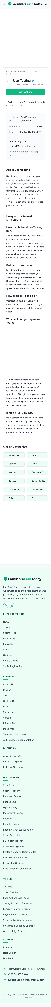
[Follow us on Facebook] (5, 605)
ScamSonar (9, 785)
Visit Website (25, 92)
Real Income (9, 818)
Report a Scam (11, 824)
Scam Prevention (12, 835)
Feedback (8, 958)
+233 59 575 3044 (18, 974)
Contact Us (9, 701)
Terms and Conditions (14, 734)
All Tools (7, 886)
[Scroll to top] (46, 995)
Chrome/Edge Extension (15, 931)
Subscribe (8, 712)
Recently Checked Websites (18, 829)
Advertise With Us (12, 756)
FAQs (5, 706)
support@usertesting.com (22, 146)
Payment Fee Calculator (15, 914)
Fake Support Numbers (15, 857)
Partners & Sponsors (14, 761)
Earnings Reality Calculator (17, 909)
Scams (6, 627)
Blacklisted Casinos (13, 863)
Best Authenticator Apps (16, 898)
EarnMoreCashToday (35, 994)
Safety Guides (10, 660)
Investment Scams (13, 813)
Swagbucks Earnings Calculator (19, 925)
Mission (7, 690)
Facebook (24, 151)
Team (6, 695)
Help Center (9, 952)
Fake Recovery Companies (17, 868)
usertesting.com (17, 141)
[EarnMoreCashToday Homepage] (23, 579)
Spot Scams (9, 802)
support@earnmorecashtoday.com (26, 980)
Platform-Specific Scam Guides (19, 852)
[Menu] (5, 4)
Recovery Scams (12, 796)
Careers (7, 717)
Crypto (6, 649)
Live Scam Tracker (13, 841)
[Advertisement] (25, 40)
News (6, 621)
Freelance (8, 644)
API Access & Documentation (18, 740)
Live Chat (8, 947)
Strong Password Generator (17, 903)
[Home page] (25, 4)
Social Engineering (12, 666)
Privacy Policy (10, 723)
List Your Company (13, 767)
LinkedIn (13, 151)
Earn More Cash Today (15, 71)
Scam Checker (11, 892)
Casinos (7, 655)
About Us (8, 684)
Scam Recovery (11, 790)
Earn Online (32, 71)
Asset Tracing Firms (13, 846)
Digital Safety (10, 807)
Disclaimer (8, 729)
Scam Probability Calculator (17, 920)
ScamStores (9, 633)
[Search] (46, 4)
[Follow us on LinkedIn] (12, 605)
